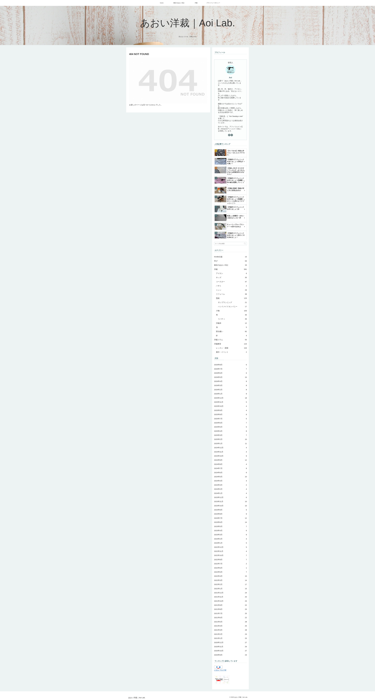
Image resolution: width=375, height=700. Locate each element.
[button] (245, 243)
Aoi (230, 77)
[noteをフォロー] (232, 135)
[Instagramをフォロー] (229, 135)
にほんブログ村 (220, 670)
